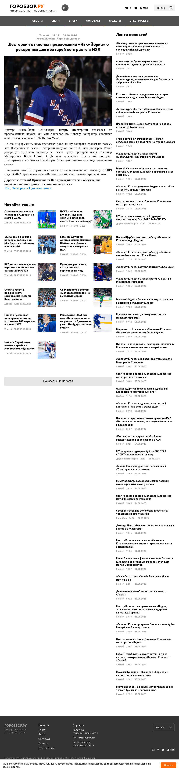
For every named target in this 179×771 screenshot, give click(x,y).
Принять (168, 765)
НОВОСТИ (37, 20)
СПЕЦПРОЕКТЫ (139, 20)
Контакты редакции (84, 737)
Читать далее (30, 219)
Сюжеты (43, 743)
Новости (43, 725)
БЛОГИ (73, 20)
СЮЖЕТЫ (115, 20)
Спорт (41, 730)
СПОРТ (55, 20)
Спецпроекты (46, 748)
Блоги (41, 734)
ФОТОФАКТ (93, 20)
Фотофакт (44, 739)
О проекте (78, 725)
